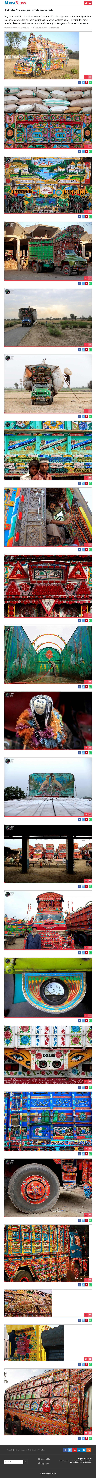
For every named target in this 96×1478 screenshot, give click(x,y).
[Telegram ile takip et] (84, 1450)
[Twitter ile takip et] (70, 1450)
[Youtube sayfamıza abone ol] (74, 1450)
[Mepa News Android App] (44, 1459)
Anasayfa (9, 1450)
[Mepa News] (15, 3)
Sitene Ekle (41, 1450)
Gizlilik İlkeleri (32, 1450)
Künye (17, 1450)
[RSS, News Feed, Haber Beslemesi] (88, 1450)
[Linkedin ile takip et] (79, 1450)
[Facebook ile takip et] (65, 1450)
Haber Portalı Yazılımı (49, 1473)
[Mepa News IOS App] (44, 1463)
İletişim (23, 1450)
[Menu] (89, 3)
